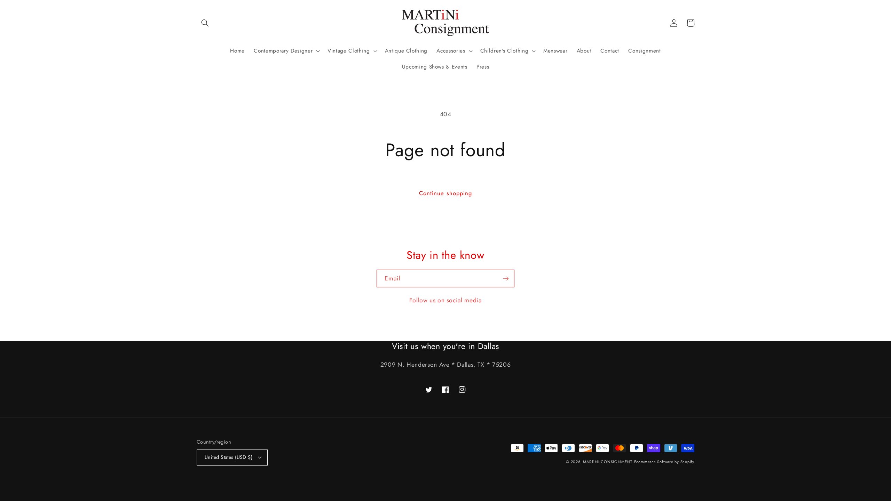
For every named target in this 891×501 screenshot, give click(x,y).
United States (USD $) (228, 457)
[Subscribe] (505, 279)
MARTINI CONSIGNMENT (607, 461)
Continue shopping (445, 193)
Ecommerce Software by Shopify (664, 461)
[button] (205, 23)
